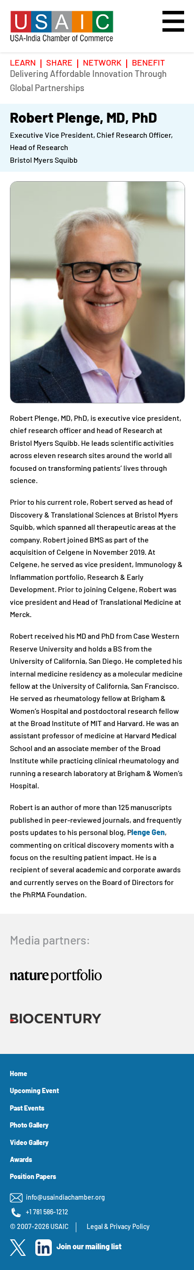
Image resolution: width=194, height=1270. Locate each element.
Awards (21, 1160)
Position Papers (33, 1177)
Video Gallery (29, 1143)
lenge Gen (148, 833)
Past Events (27, 1108)
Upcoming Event (34, 1091)
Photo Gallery (29, 1125)
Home (18, 1074)
